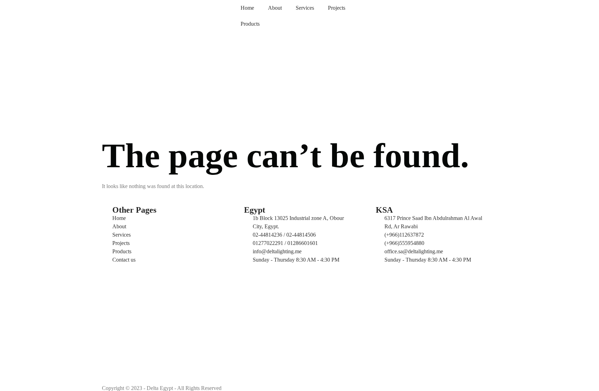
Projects (336, 8)
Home (247, 8)
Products (250, 24)
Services (305, 8)
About (275, 8)
